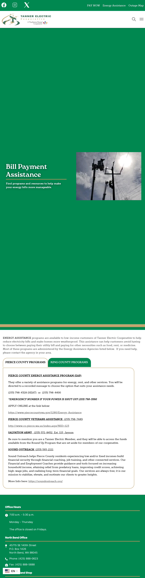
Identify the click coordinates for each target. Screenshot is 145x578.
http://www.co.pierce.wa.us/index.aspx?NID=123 (38, 425)
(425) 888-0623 (28, 558)
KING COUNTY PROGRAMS (69, 362)
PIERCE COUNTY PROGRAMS (25, 362)
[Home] (26, 19)
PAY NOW (93, 5)
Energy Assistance (114, 5)
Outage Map (136, 5)
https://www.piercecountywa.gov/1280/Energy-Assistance (45, 412)
